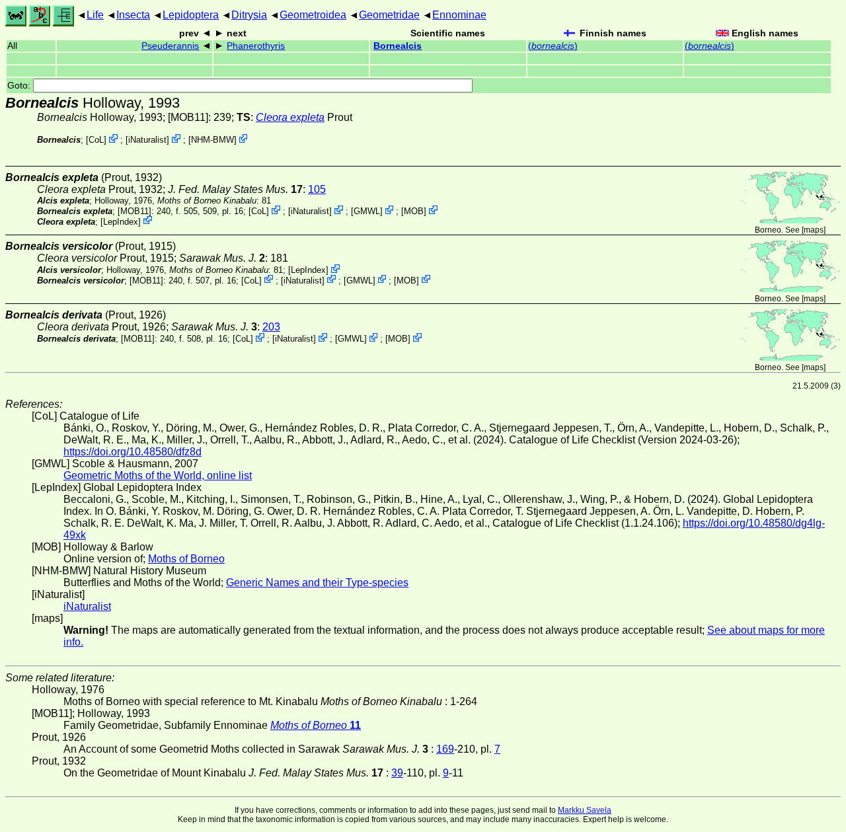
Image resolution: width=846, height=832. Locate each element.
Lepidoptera (191, 14)
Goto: (20, 86)
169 (445, 749)
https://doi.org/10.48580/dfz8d (132, 451)
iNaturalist (147, 140)
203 (271, 326)
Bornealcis (397, 46)
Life (95, 14)
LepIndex (120, 221)
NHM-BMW (212, 140)
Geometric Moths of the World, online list (157, 475)
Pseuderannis (170, 46)
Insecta (133, 14)
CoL (96, 140)
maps (814, 230)
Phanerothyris (256, 46)
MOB (414, 211)
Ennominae (459, 14)
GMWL (367, 211)
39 (397, 772)
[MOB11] (188, 117)
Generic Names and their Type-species (317, 582)
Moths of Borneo (186, 558)
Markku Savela (584, 810)
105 (317, 189)
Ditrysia (249, 14)
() (553, 46)
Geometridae (389, 14)
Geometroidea (313, 14)
